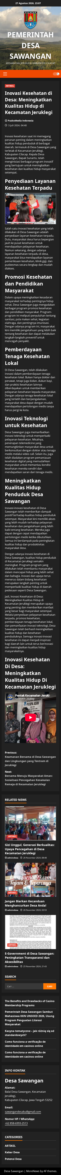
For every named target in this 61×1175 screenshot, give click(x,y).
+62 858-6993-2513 (16, 1123)
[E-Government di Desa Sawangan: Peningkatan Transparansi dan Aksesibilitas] (30, 932)
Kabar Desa (12, 1152)
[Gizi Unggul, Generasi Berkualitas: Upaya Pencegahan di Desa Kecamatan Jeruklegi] (30, 823)
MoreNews (32, 1171)
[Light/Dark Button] (56, 74)
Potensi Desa (13, 1159)
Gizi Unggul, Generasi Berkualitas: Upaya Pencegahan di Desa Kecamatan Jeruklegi (29, 849)
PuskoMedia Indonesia (20, 120)
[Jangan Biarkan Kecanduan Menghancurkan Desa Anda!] (30, 880)
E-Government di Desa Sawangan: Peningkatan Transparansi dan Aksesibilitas (29, 958)
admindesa (12, 857)
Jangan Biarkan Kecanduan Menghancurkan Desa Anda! (25, 903)
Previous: (30, 759)
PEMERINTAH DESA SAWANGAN (30, 45)
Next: (29, 778)
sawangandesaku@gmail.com (23, 1111)
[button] (5, 73)
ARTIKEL (10, 85)
